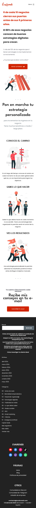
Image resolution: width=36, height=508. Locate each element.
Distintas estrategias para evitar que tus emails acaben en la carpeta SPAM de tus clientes (18, 348)
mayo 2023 (5, 382)
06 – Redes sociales (8, 408)
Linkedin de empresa (18, 495)
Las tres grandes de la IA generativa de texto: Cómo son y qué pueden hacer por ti (18, 342)
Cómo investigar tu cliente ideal (18, 352)
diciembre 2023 (7, 373)
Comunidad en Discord (18, 490)
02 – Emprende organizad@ (10, 397)
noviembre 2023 (7, 376)
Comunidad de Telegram (18, 493)
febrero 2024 (6, 367)
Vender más (5, 431)
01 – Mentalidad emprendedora (12, 394)
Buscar (4, 325)
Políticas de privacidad (18, 475)
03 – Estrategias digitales (10, 400)
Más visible (5, 429)
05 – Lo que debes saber (9, 405)
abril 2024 (5, 361)
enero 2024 (5, 370)
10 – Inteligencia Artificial (9, 420)
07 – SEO (4, 411)
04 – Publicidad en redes (9, 403)
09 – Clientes (6, 417)
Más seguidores (7, 426)
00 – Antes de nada (8, 391)
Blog (18, 473)
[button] (18, 66)
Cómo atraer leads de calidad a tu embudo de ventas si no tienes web (18, 334)
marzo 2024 (5, 364)
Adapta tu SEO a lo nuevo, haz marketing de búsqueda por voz (18, 338)
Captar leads (6, 423)
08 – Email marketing (8, 414)
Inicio (18, 470)
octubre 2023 (6, 379)
